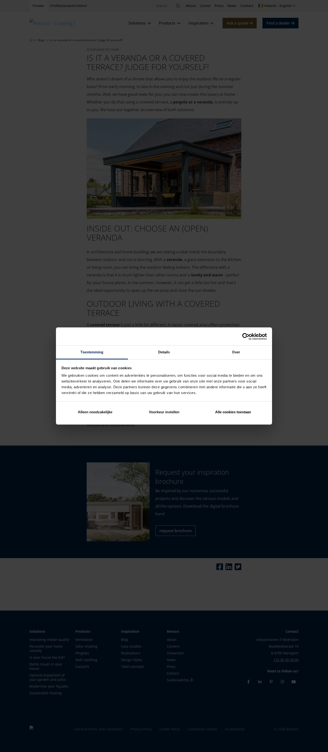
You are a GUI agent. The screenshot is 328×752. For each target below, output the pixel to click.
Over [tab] (236, 352)
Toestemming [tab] (91, 352)
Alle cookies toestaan (233, 412)
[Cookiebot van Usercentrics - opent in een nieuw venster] (246, 336)
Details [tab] (164, 352)
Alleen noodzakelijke (95, 412)
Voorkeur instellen (164, 412)
